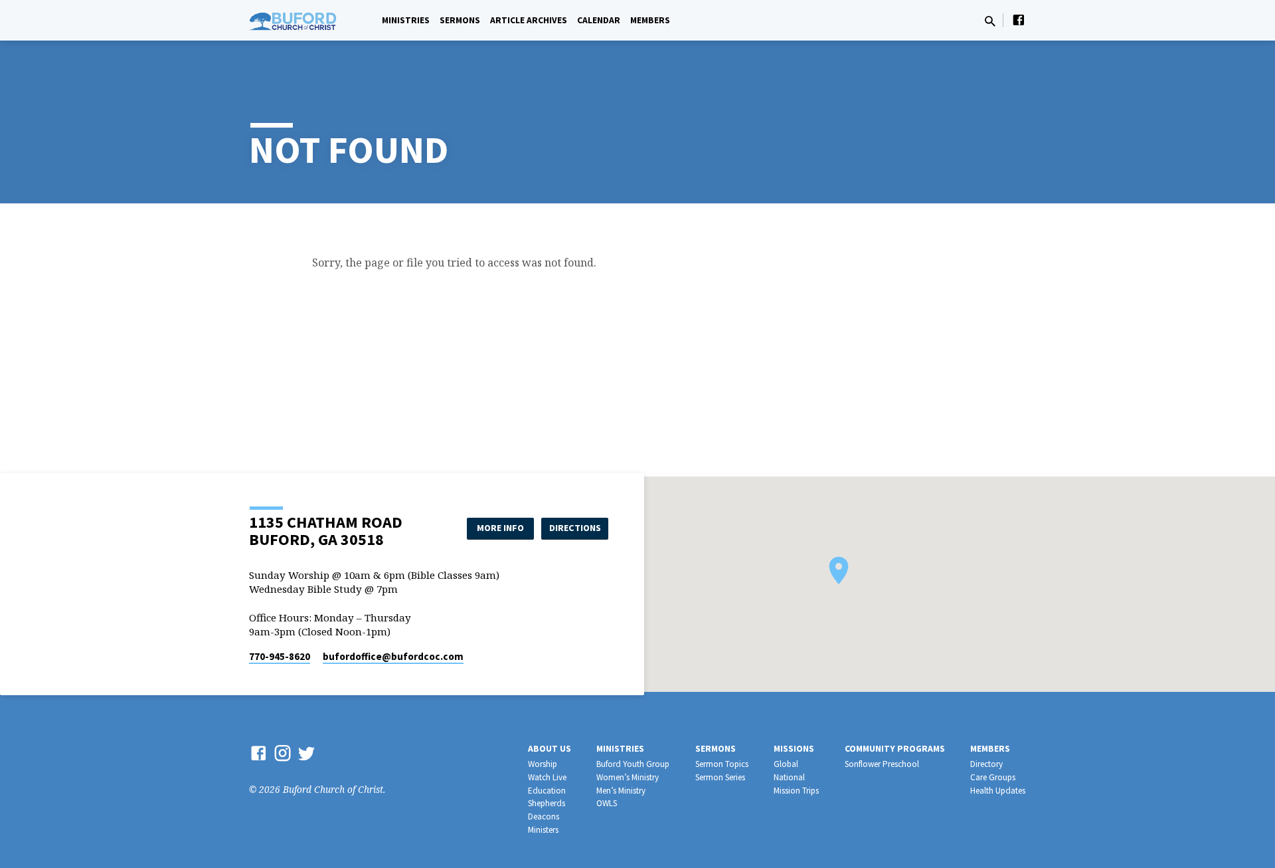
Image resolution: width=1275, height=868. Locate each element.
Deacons (543, 816)
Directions (575, 528)
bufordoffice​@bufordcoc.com (393, 656)
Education (547, 790)
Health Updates (997, 790)
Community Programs (895, 748)
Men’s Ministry (620, 790)
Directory (986, 764)
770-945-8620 (279, 656)
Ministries (406, 20)
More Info (500, 528)
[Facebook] (1018, 19)
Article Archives (528, 20)
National (789, 777)
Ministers (543, 829)
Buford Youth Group (632, 764)
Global (786, 764)
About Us (549, 748)
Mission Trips (796, 790)
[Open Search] (990, 21)
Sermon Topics (721, 764)
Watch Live (547, 777)
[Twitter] (306, 753)
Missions (794, 748)
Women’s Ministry (627, 777)
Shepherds (546, 803)
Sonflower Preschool (882, 764)
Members (650, 20)
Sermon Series (720, 777)
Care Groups (992, 777)
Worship (542, 764)
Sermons (460, 20)
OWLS (606, 803)
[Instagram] (282, 753)
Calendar (598, 20)
